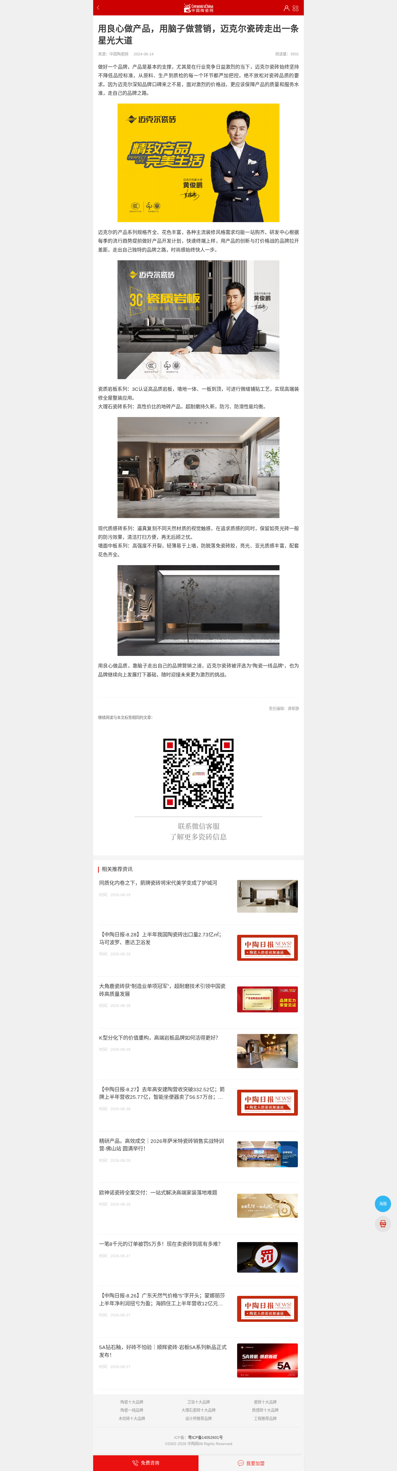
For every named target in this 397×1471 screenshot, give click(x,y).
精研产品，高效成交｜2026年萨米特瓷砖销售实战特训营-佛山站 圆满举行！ (161, 1145)
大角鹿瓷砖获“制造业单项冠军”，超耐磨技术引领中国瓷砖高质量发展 (162, 990)
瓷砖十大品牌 (265, 1402)
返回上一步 (99, 7)
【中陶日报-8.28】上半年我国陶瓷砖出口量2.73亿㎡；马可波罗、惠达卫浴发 (161, 938)
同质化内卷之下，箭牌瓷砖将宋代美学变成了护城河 (158, 883)
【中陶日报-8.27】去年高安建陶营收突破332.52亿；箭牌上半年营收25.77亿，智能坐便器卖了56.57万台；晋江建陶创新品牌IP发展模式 (162, 1093)
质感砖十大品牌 (265, 1410)
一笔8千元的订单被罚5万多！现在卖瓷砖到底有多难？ (161, 1244)
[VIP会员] (286, 8)
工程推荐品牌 (265, 1418)
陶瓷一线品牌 (131, 1410)
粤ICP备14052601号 (205, 1437)
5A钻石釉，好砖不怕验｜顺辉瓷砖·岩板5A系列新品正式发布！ (163, 1351)
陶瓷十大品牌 (131, 1402)
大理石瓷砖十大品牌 (198, 1410)
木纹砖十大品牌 (132, 1418)
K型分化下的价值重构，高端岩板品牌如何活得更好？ (160, 1038)
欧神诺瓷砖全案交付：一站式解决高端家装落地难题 (158, 1193)
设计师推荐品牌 (198, 1418)
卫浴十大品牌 (198, 1402)
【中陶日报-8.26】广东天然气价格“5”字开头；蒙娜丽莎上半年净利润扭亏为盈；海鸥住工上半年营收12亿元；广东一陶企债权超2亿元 (162, 1300)
